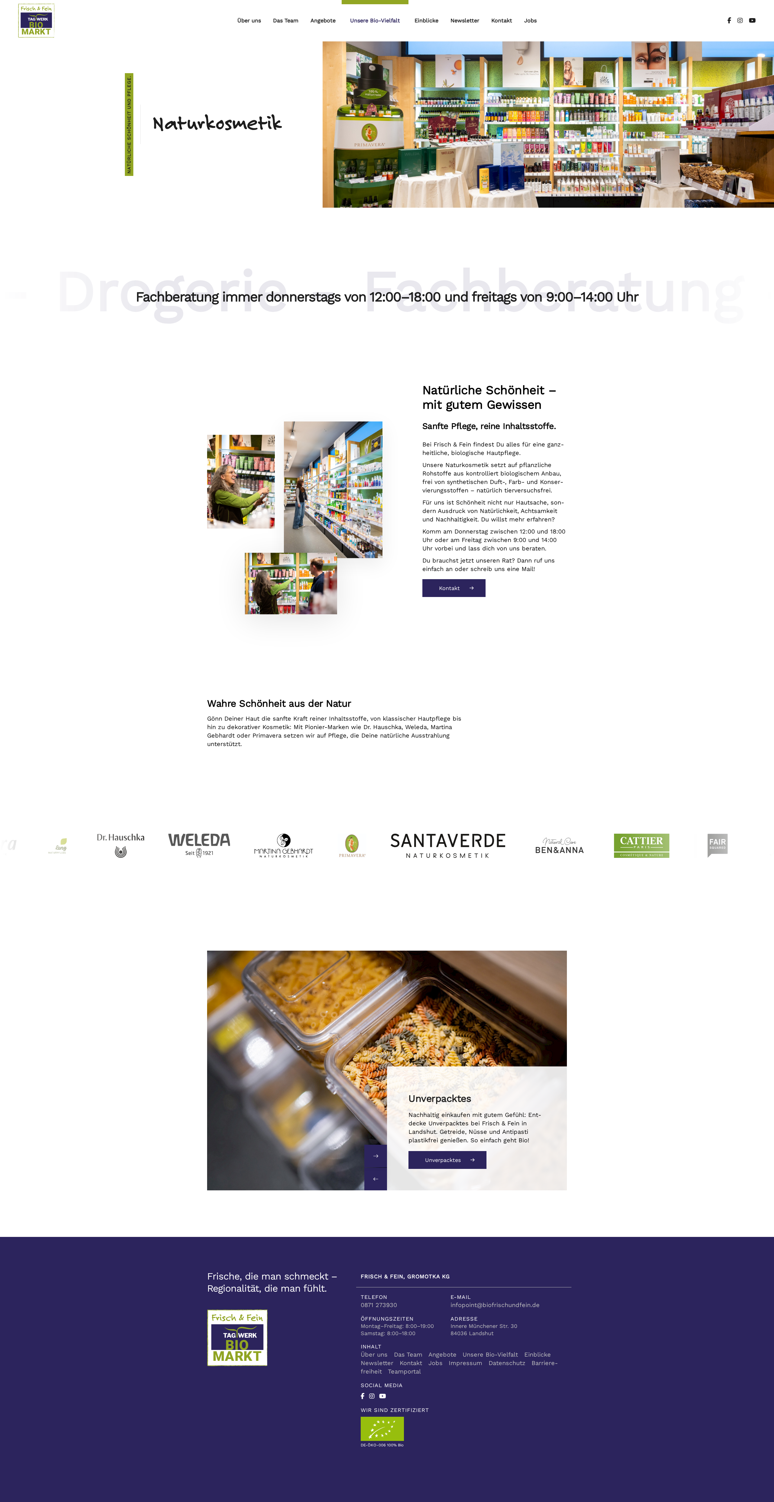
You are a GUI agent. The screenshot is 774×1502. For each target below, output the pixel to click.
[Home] (36, 20)
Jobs (530, 20)
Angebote (323, 20)
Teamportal (404, 1371)
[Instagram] (737, 21)
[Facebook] (729, 21)
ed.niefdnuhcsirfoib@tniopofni (495, 1305)
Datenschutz (507, 1363)
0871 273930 (379, 1305)
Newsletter (464, 20)
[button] (375, 1179)
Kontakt (501, 20)
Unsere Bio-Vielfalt (375, 20)
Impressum (465, 1363)
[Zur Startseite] (237, 1337)
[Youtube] (749, 21)
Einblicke (426, 20)
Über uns (249, 20)
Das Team (285, 20)
